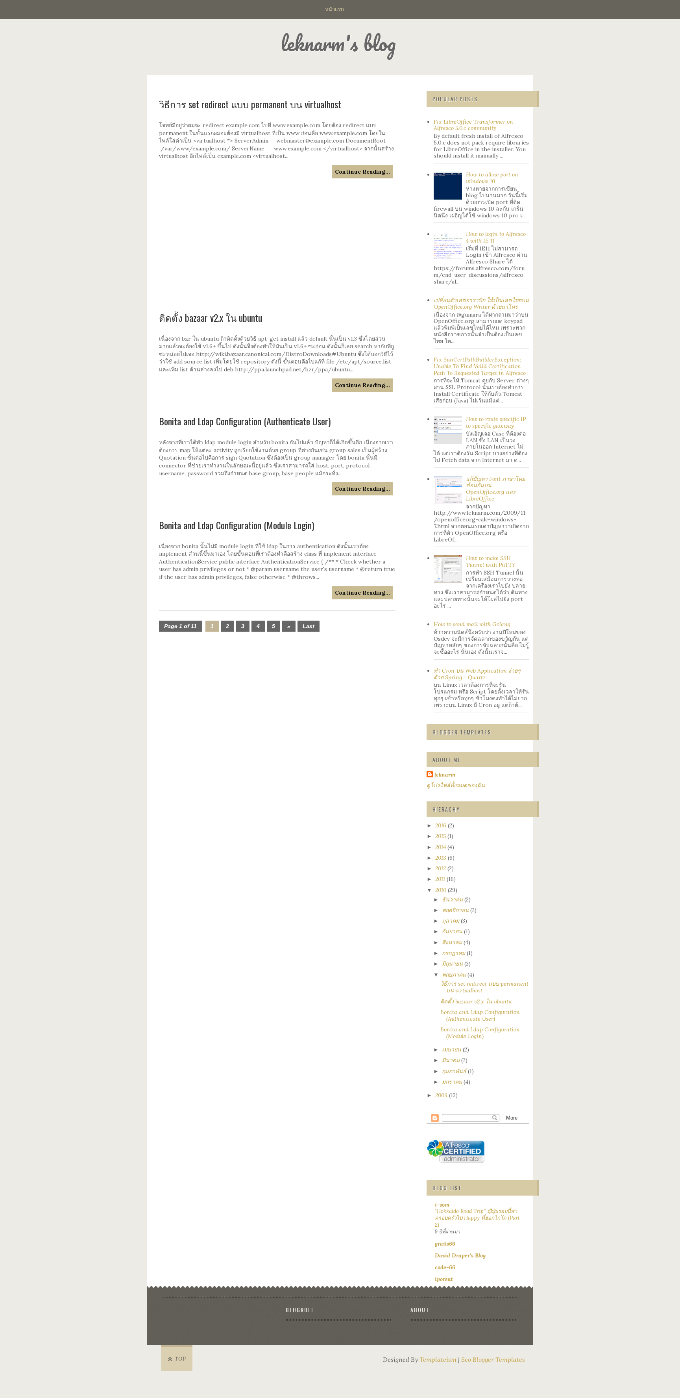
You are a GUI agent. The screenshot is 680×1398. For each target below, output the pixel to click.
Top (180, 1358)
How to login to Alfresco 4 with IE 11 (496, 237)
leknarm (444, 774)
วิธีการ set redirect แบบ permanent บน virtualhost (484, 987)
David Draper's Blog (460, 1255)
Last (308, 626)
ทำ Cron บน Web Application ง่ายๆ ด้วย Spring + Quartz (477, 674)
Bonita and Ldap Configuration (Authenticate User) (245, 421)
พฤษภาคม (455, 974)
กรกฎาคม (454, 953)
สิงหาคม (453, 942)
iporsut (444, 1279)
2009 (442, 1095)
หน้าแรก (334, 9)
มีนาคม (451, 1060)
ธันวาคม (453, 899)
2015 (441, 836)
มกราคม (453, 1081)
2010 (441, 890)
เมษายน (452, 1049)
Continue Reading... (362, 385)
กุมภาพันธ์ (455, 1071)
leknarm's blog (338, 43)
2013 (441, 857)
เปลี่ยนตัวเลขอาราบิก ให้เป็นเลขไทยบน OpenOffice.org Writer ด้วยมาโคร (481, 303)
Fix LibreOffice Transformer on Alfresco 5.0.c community (473, 125)
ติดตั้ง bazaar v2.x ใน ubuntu (210, 317)
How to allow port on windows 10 (492, 178)
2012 (441, 868)
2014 (441, 847)
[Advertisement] (277, 251)
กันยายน (453, 931)
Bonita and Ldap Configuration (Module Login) (236, 525)
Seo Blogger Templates (493, 1359)
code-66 (445, 1267)
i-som (442, 1204)
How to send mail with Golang (472, 624)
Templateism (437, 1359)
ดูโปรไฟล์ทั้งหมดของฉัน (456, 785)
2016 (441, 825)
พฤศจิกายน (456, 910)
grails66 (445, 1243)
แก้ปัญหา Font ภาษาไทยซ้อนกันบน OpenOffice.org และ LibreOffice (495, 488)
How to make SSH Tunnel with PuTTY (491, 561)
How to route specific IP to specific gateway (496, 422)
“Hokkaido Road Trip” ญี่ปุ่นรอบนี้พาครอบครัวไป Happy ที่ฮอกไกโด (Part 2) (477, 1218)
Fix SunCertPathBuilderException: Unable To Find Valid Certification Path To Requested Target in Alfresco (480, 366)
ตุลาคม (451, 920)
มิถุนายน (453, 963)
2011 (441, 879)
